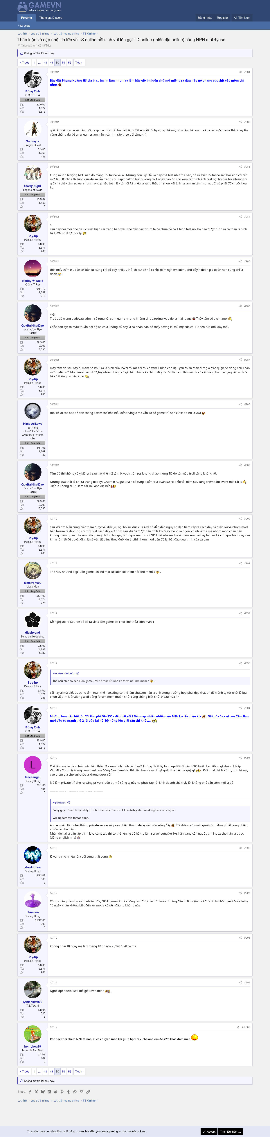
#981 (247, 72)
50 (57, 62)
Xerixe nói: (59, 802)
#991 (247, 563)
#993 (247, 663)
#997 (247, 892)
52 (69, 62)
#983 (247, 166)
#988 (247, 404)
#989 (247, 465)
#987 (247, 359)
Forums (26, 17)
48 (45, 62)
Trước (25, 62)
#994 (247, 708)
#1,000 (246, 1027)
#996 (247, 848)
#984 (247, 216)
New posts (23, 25)
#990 (247, 518)
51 (63, 62)
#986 (247, 306)
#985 (247, 261)
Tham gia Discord (50, 17)
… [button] (39, 62)
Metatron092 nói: (64, 673)
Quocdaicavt (28, 45)
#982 (247, 122)
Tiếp (77, 62)
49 (51, 62)
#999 (247, 982)
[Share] (240, 72)
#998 (247, 937)
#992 (247, 613)
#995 (247, 757)
